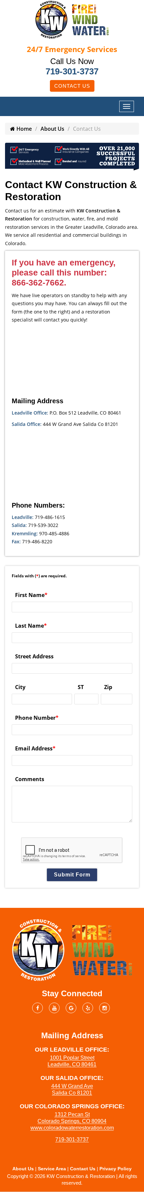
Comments (29, 779)
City (20, 687)
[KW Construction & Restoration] (72, 19)
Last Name (31, 625)
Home (23, 128)
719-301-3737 (72, 71)
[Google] (71, 1008)
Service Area (52, 1168)
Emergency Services (72, 49)
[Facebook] (37, 1008)
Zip (108, 687)
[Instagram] (104, 1008)
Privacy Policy (115, 1168)
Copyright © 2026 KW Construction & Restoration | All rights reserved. (72, 1179)
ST (81, 687)
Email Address (35, 748)
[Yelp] (87, 1008)
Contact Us (72, 86)
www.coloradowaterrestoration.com (72, 1128)
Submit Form (72, 874)
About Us (52, 128)
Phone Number (37, 717)
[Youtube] (54, 1008)
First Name (31, 595)
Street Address (34, 656)
